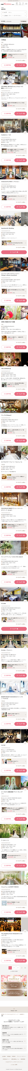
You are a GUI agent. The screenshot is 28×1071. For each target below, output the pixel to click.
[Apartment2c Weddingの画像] (14, 219)
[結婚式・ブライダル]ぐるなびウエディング (9, 1014)
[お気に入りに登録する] (25, 37)
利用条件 (14, 1056)
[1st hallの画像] (14, 736)
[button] (14, 1027)
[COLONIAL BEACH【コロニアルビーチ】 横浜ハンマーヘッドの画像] (14, 77)
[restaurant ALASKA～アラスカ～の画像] (14, 172)
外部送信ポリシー (6, 1059)
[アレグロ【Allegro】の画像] (14, 406)
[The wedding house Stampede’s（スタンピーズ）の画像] (14, 924)
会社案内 (4, 1056)
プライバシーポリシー (21, 1056)
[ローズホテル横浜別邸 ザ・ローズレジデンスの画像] (14, 783)
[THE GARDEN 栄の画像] (14, 359)
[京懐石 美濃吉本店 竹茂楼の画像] (14, 313)
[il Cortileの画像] (14, 594)
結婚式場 (21, 1014)
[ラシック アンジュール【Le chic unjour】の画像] (14, 548)
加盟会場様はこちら (15, 1059)
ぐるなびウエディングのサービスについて (13, 1061)
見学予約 (8, 65)
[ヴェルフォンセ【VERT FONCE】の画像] (14, 878)
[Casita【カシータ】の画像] (14, 126)
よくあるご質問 (14, 1064)
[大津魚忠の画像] (14, 31)
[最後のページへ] (25, 967)
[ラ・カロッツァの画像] (14, 831)
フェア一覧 (22, 65)
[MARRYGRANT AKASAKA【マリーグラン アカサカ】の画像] (14, 688)
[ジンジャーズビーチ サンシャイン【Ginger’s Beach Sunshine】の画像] (14, 264)
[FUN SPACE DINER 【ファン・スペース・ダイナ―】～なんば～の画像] (14, 499)
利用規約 (9, 1056)
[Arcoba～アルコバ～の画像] (14, 641)
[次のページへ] (21, 967)
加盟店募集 (23, 1059)
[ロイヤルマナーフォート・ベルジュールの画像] (14, 453)
